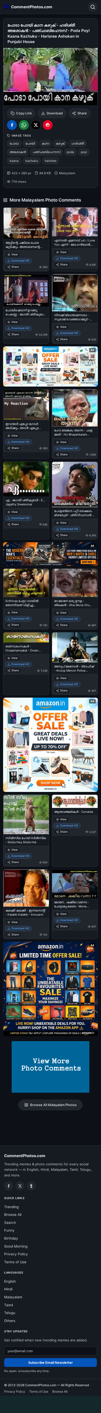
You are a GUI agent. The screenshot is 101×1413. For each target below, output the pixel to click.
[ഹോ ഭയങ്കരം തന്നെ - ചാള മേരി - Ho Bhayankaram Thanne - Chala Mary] (75, 408)
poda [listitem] (70, 152)
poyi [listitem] (84, 152)
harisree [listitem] (50, 161)
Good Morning (15, 1246)
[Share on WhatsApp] (24, 125)
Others (9, 1321)
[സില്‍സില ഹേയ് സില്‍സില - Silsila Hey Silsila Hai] (26, 814)
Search (10, 1222)
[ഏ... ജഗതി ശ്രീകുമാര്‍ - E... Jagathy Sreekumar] (26, 479)
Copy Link (24, 113)
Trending (11, 1207)
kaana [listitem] (14, 161)
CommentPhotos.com (24, 1155)
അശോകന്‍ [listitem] (18, 152)
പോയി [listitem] (30, 143)
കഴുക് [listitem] (60, 143)
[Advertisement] (50, 1403)
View (14, 254)
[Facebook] (8, 1186)
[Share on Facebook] (12, 125)
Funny (9, 1230)
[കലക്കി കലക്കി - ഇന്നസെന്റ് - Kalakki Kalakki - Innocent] (26, 887)
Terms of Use (15, 1262)
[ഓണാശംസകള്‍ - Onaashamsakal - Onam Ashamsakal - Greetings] (26, 637)
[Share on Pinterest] (48, 125)
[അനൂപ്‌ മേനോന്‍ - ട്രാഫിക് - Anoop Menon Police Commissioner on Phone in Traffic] (75, 647)
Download (55, 113)
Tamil (8, 1305)
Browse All (12, 1215)
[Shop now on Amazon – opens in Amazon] (50, 745)
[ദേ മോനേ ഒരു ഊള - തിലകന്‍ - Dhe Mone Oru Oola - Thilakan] (75, 583)
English (10, 1281)
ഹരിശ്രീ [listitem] (77, 143)
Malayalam (13, 1297)
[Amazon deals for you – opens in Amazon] (50, 554)
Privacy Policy (16, 1254)
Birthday (11, 1238)
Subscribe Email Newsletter (50, 1362)
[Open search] (92, 7)
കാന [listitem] (45, 143)
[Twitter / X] (20, 1186)
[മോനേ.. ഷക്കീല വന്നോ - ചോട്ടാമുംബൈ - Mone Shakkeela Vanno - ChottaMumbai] (75, 883)
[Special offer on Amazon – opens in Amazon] (50, 366)
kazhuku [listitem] (31, 161)
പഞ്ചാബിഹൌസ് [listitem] (46, 152)
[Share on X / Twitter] (36, 125)
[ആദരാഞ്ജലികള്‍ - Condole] (75, 801)
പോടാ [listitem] (14, 143)
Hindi (8, 1289)
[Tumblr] (31, 1186)
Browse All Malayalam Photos (53, 1105)
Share (82, 113)
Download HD (20, 260)
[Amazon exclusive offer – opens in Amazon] (50, 989)
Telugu (9, 1313)
